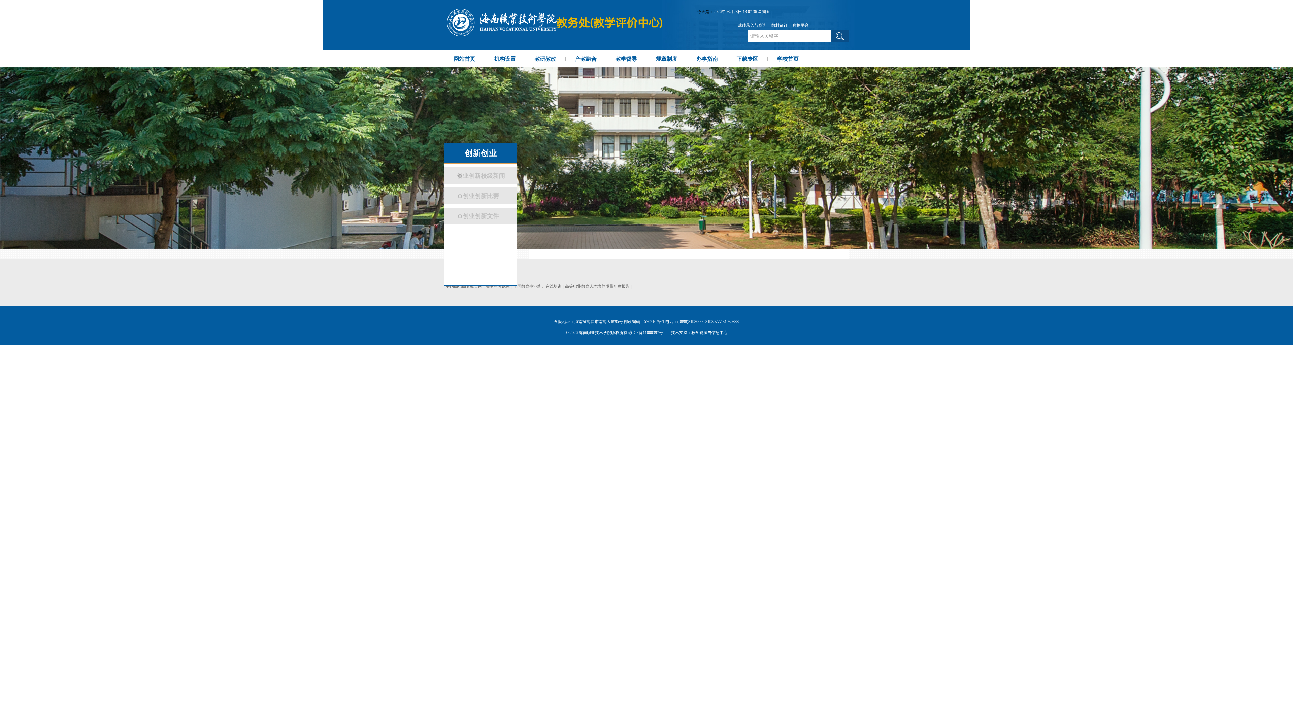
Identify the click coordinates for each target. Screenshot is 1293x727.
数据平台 (801, 25)
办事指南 (707, 59)
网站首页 (464, 59)
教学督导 (626, 59)
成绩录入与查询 (752, 25)
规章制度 (666, 59)
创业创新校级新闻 (481, 175)
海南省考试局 (498, 286)
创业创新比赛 (481, 196)
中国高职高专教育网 (464, 286)
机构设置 (505, 59)
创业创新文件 (481, 216)
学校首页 (788, 59)
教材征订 (779, 25)
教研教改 (545, 59)
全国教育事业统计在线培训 (537, 286)
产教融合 (586, 59)
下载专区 (747, 59)
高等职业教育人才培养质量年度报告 (597, 286)
